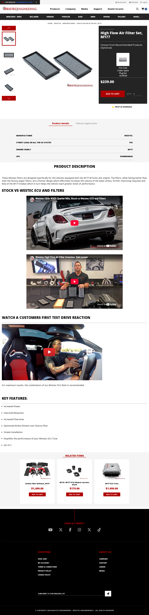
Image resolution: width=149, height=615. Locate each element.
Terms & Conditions (47, 567)
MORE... (137, 17)
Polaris (121, 17)
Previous (9, 28)
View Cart (42, 559)
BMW (93, 17)
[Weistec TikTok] (99, 530)
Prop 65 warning (123, 107)
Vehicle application (86, 123)
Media (84, 8)
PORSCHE (66, 17)
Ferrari (50, 17)
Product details (60, 123)
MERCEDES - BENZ (14, 17)
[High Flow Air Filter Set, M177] (55, 63)
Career (102, 567)
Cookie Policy (44, 575)
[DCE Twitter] (89, 530)
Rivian (106, 17)
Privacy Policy (44, 571)
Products (55, 8)
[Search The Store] (137, 9)
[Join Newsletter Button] (108, 593)
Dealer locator (116, 8)
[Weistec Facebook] (70, 530)
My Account (121, 2)
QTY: (129, 93)
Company (70, 8)
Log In (144, 2)
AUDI (80, 17)
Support (98, 8)
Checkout (134, 2)
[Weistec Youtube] (50, 530)
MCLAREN (34, 17)
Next (9, 98)
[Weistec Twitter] (61, 530)
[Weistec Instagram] (79, 530)
